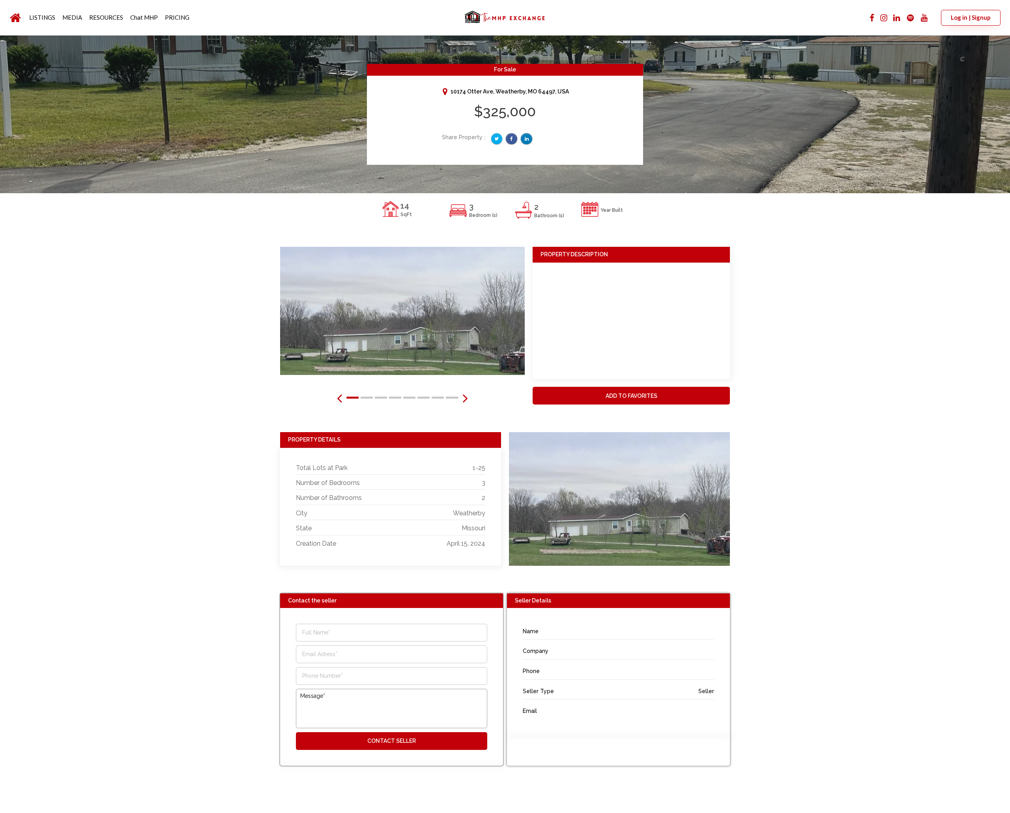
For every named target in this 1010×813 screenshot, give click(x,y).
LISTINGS (42, 17)
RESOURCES (106, 17)
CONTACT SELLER (391, 741)
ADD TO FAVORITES (631, 396)
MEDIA (72, 17)
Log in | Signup (971, 17)
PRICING (177, 17)
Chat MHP (144, 17)
